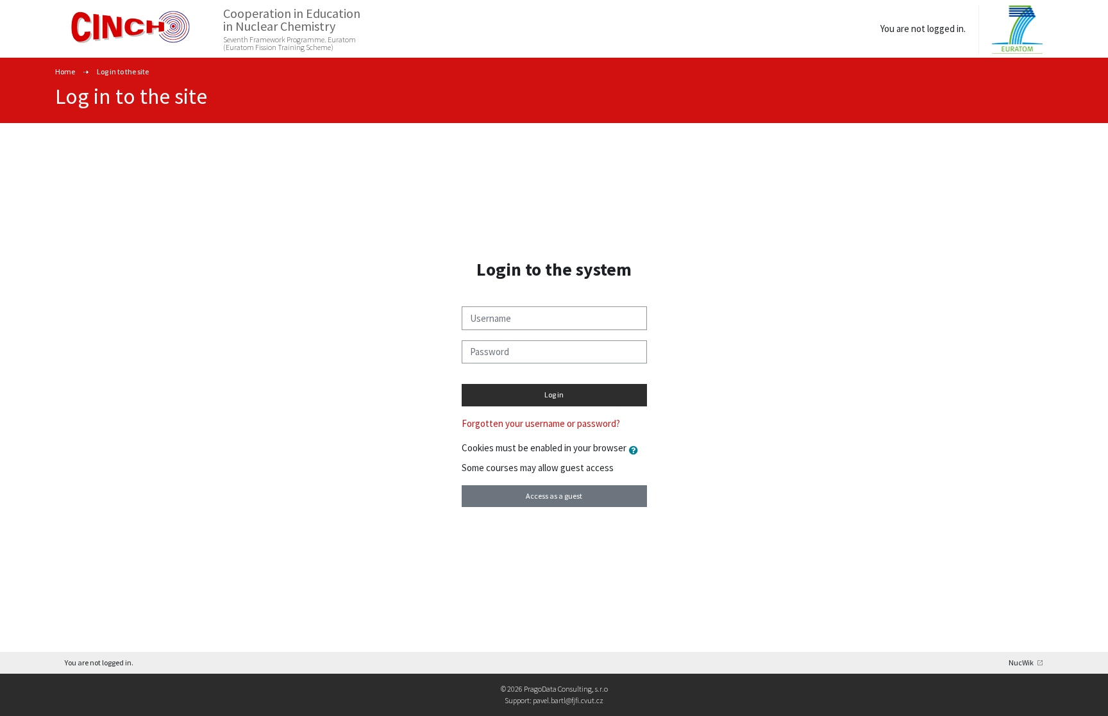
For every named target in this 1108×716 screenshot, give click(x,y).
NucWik (1021, 662)
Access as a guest (554, 496)
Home (65, 71)
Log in (554, 394)
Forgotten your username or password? (541, 423)
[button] (636, 450)
